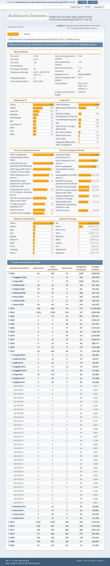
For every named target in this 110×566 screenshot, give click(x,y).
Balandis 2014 (19, 506)
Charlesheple (15, 118)
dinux (58, 233)
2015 (12, 347)
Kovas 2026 (18, 297)
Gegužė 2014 (19, 382)
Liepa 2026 (18, 281)
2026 (12, 273)
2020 (12, 328)
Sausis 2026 (18, 304)
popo (12, 229)
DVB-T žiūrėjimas (62, 104)
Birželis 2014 (19, 378)
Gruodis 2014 (19, 355)
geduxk (13, 236)
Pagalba (79, 561)
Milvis (12, 134)
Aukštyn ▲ (100, 561)
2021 (12, 324)
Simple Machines (23, 560)
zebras (13, 253)
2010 (12, 534)
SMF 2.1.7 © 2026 (11, 560)
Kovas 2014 (18, 510)
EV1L (12, 131)
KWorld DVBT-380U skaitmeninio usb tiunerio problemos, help (20, 184)
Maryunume (61, 249)
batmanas (14, 114)
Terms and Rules (89, 561)
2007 (12, 545)
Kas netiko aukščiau (64, 132)
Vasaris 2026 (19, 300)
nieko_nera (60, 229)
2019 (12, 332)
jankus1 (13, 226)
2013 (12, 522)
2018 (12, 335)
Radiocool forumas (63, 135)
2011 (12, 530)
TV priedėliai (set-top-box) (66, 119)
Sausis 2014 (18, 518)
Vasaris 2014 (19, 514)
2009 (12, 537)
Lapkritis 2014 (19, 359)
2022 (12, 320)
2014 (12, 351)
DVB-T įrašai (60, 139)
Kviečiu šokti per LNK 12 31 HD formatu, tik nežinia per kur (21, 192)
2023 (12, 316)
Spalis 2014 (18, 363)
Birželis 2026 (19, 285)
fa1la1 (12, 246)
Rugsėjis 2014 (19, 367)
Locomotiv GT (15, 124)
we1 (12, 121)
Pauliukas (14, 249)
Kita (57, 123)
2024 (12, 312)
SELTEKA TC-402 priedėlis (20, 213)
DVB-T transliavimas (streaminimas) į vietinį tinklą (19, 157)
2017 (12, 339)
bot (57, 223)
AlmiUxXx (14, 111)
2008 (12, 541)
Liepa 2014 (18, 374)
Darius (12, 104)
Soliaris (13, 108)
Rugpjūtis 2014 (20, 370)
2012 (12, 526)
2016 (12, 343)
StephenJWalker (84, 74)
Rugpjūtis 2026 (20, 277)
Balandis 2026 (19, 293)
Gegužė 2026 (19, 289)
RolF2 (12, 127)
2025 (12, 308)
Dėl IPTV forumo (17, 210)
